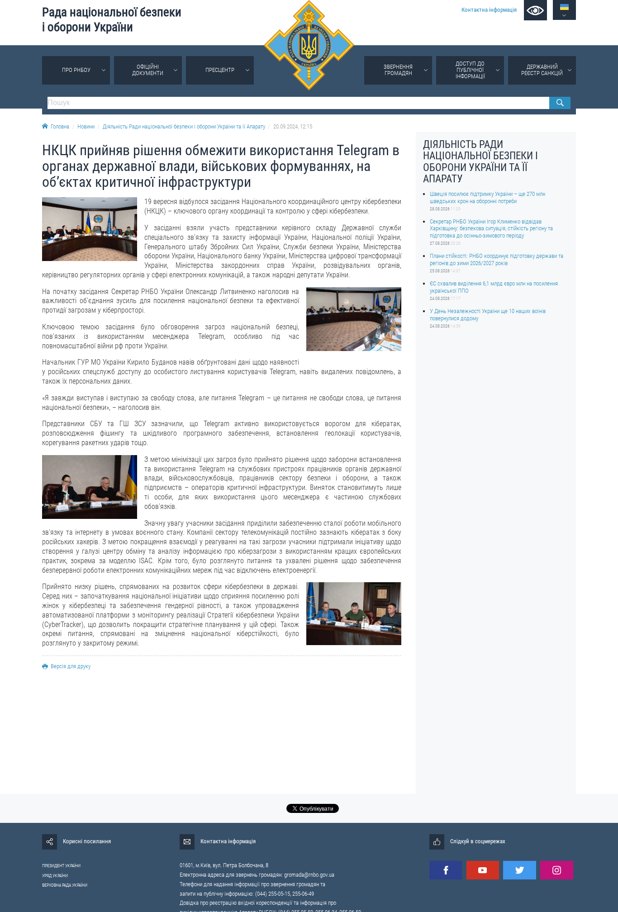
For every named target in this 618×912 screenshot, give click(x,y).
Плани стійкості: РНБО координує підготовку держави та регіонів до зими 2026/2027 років (496, 259)
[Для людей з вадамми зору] (535, 10)
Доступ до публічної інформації (470, 70)
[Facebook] (445, 870)
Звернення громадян (398, 69)
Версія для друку (70, 666)
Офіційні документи (147, 69)
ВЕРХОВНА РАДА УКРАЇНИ (64, 885)
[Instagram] (556, 870)
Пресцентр (219, 69)
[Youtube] (482, 870)
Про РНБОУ (76, 69)
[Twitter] (519, 870)
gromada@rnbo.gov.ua (309, 874)
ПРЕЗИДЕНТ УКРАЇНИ (61, 866)
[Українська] (564, 7)
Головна (60, 126)
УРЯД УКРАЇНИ (55, 876)
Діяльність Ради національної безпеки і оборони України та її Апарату (184, 126)
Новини (86, 126)
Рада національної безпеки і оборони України (111, 19)
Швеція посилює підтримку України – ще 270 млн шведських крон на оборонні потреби (487, 197)
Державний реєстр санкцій (542, 69)
